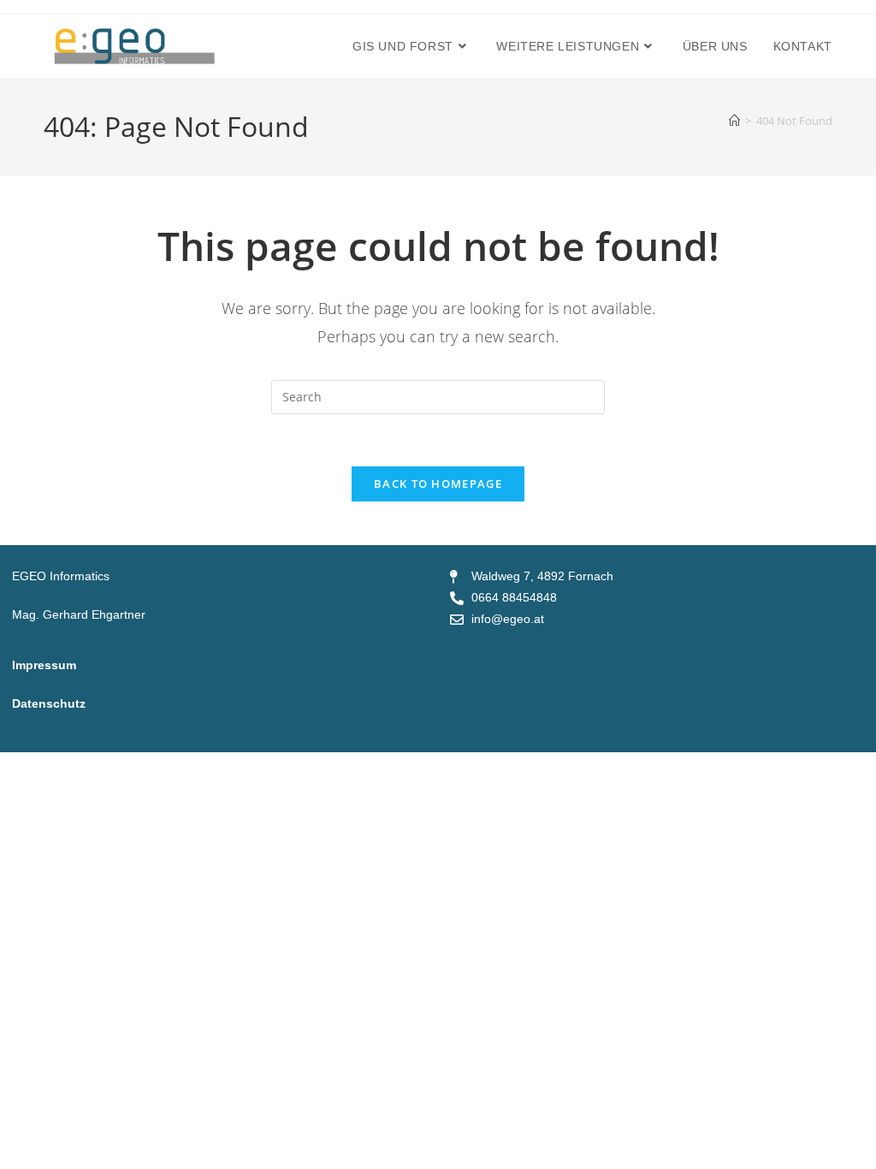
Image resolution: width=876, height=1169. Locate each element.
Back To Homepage (438, 483)
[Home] (734, 120)
